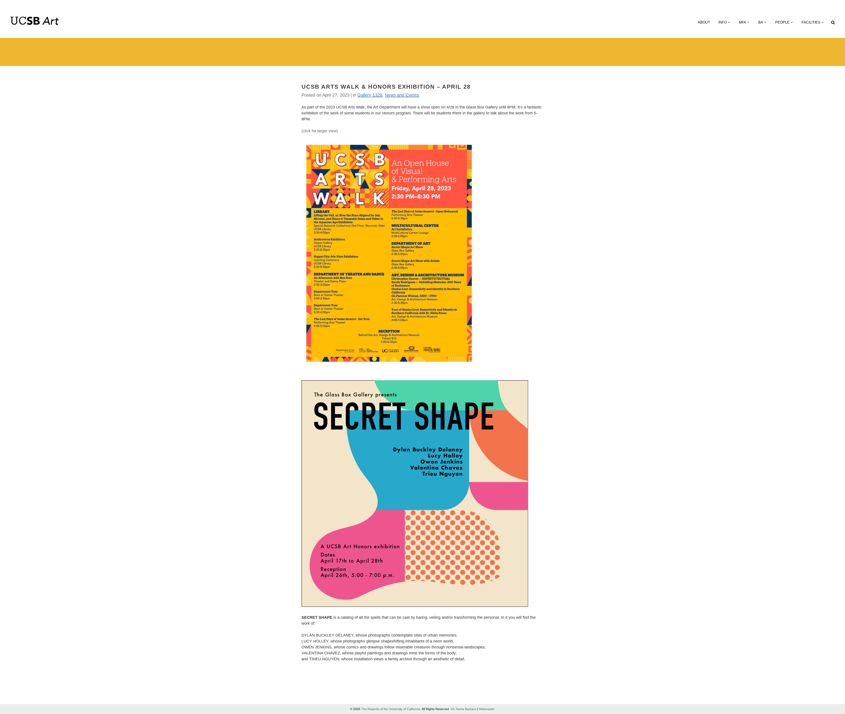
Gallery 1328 (369, 95)
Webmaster (487, 709)
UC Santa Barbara (463, 709)
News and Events (402, 95)
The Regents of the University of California (390, 709)
